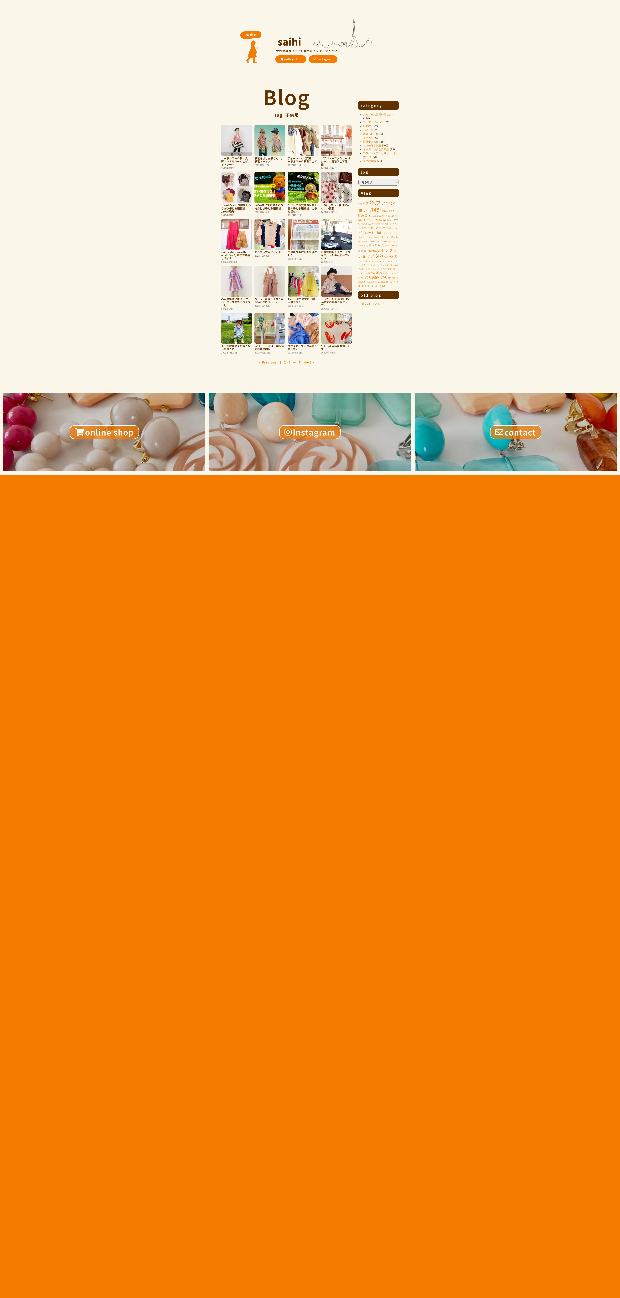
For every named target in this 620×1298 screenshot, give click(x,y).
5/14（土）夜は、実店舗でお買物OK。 (269, 347)
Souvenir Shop (376, 216)
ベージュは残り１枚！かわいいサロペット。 (269, 300)
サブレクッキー (385, 241)
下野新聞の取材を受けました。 (302, 253)
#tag (366, 193)
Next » (308, 362)
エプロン (387, 233)
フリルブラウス (374, 265)
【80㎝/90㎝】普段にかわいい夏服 (335, 206)
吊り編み (376, 277)
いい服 (389, 216)
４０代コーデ (377, 286)
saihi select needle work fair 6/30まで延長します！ (235, 255)
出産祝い (368, 126)
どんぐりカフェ (376, 219)
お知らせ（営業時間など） (378, 114)
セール (390, 256)
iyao (363, 215)
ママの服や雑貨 (372, 145)
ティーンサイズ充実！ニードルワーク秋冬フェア (302, 159)
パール (389, 261)
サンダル (376, 245)
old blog (371, 295)
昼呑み (362, 282)
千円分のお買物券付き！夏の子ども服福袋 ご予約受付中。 (302, 208)
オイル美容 (374, 237)
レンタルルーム (368, 272)
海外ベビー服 (371, 133)
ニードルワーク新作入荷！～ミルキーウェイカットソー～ (236, 161)
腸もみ (391, 282)
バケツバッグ (377, 261)
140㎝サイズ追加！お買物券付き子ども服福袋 (268, 206)
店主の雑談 (369, 161)
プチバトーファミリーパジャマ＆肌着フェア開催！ (335, 161)
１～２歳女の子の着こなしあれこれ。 (236, 347)
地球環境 (393, 278)
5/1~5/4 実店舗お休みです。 (335, 347)
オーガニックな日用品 (376, 149)
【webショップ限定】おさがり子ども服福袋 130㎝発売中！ (236, 208)
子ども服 (368, 137)
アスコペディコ (383, 224)
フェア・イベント (373, 122)
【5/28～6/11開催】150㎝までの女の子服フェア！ (335, 302)
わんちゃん (368, 224)
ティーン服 (364, 261)
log (365, 172)
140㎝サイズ (388, 211)
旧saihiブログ (373, 303)
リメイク (389, 269)
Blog (286, 96)
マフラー (388, 265)
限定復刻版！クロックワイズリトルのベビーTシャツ (335, 255)
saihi (289, 41)
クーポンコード (369, 241)
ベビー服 (368, 130)
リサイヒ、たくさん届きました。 (302, 347)
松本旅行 (372, 282)
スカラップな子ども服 (267, 252)
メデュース (376, 269)
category (371, 105)
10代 (361, 204)
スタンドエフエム (370, 251)
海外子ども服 (371, 141)
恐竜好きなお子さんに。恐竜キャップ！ (269, 159)
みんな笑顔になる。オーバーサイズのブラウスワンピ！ (236, 302)
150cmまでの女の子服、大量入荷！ (303, 300)
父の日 (381, 282)
